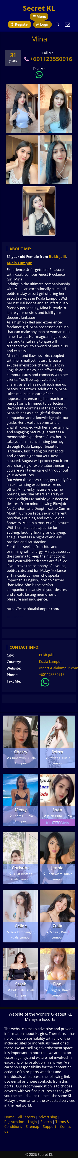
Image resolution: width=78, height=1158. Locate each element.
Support (49, 1126)
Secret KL (39, 8)
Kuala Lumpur (19, 263)
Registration (14, 1121)
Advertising (48, 1117)
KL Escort (15, 617)
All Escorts (26, 1117)
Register (22, 24)
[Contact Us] (67, 24)
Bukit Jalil (57, 256)
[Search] (58, 24)
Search (46, 1121)
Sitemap (32, 1126)
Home (9, 1117)
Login (45, 24)
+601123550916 (51, 59)
